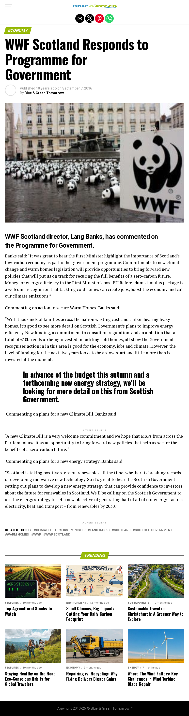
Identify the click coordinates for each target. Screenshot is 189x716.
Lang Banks (100, 530)
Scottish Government (153, 530)
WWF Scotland (57, 534)
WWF (37, 534)
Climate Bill (46, 530)
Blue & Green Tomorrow (44, 93)
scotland (122, 530)
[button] (8, 6)
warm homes (18, 534)
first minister (73, 530)
